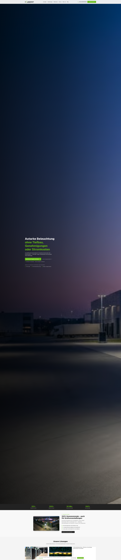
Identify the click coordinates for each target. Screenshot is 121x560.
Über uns (64, 1)
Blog (67, 1)
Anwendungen (50, 1)
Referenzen (56, 1)
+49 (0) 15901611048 (83, 1)
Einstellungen (41, 558)
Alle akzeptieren (80, 557)
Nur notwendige (73, 557)
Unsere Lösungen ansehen (46, 259)
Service (60, 1)
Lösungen (44, 1)
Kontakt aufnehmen (92, 1)
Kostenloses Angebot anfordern (32, 259)
